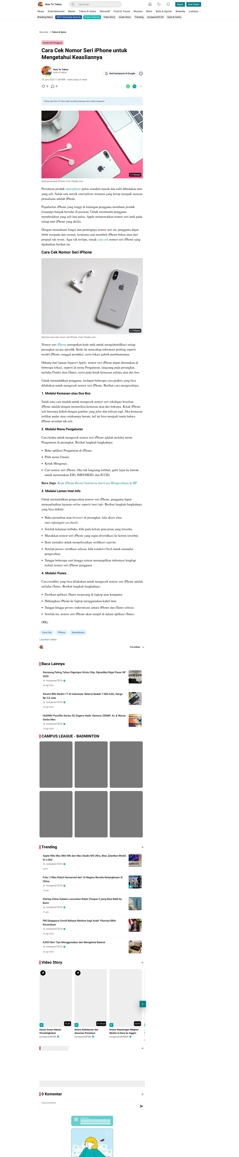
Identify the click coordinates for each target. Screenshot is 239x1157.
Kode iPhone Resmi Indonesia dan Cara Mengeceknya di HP (97, 483)
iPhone (61, 344)
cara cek (102, 239)
